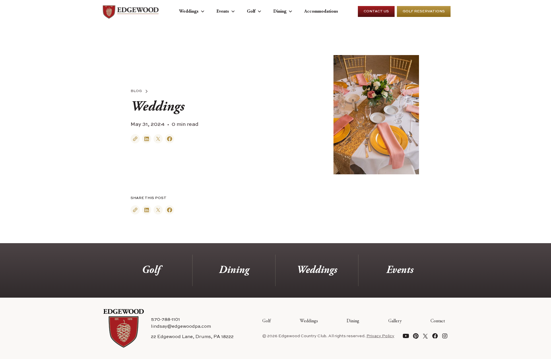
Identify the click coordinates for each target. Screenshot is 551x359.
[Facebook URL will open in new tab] (435, 336)
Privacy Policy (380, 336)
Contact (437, 321)
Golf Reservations (424, 11)
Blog (136, 91)
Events (222, 11)
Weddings (189, 11)
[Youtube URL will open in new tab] (406, 336)
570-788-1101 (165, 319)
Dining (279, 11)
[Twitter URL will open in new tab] (425, 336)
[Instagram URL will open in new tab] (445, 336)
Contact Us (376, 11)
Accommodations (321, 11)
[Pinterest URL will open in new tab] (415, 336)
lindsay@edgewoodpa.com (181, 326)
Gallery (395, 321)
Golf (251, 11)
